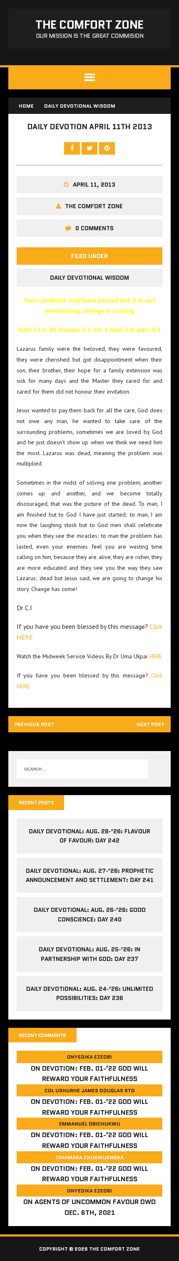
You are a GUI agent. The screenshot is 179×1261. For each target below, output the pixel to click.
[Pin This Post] (107, 148)
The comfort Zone (94, 206)
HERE (155, 656)
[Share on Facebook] (73, 148)
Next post (150, 724)
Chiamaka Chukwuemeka (90, 1157)
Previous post (34, 724)
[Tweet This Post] (90, 148)
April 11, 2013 (94, 184)
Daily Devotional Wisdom (89, 277)
